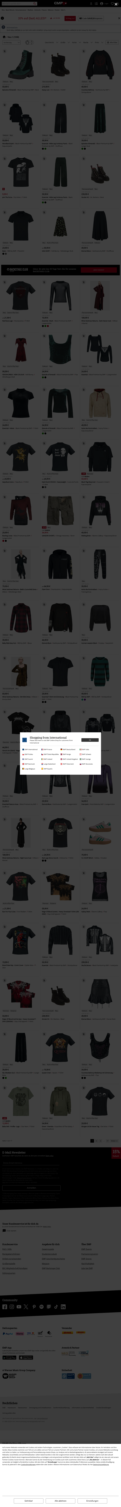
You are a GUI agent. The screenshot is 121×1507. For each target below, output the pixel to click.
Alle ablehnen (60, 1501)
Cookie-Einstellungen (28, 1464)
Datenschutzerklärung (101, 1464)
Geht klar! (29, 1501)
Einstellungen (92, 1501)
